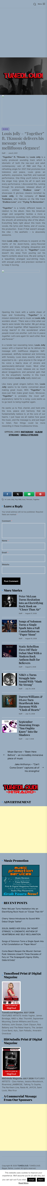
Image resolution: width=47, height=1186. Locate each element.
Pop (16, 499)
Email (5, 552)
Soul (23, 499)
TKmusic (29, 499)
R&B (19, 499)
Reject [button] (40, 1180)
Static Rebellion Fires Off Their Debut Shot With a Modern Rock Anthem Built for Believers (30, 655)
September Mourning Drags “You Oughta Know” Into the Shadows (29, 728)
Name (5, 540)
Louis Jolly (10, 499)
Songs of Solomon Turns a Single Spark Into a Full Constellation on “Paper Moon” (30, 627)
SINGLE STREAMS (29, 435)
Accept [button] (31, 1180)
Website (5, 564)
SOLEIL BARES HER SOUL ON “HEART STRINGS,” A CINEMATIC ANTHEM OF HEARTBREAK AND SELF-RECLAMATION (21, 931)
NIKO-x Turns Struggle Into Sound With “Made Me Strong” (30, 679)
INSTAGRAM (27, 432)
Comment (7, 521)
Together (36, 499)
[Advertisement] (23, 32)
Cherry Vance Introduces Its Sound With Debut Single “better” (21, 920)
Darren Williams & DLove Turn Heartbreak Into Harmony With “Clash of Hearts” (30, 703)
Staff (3, 153)
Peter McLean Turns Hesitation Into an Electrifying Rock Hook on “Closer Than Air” (31, 602)
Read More (23, 1183)
